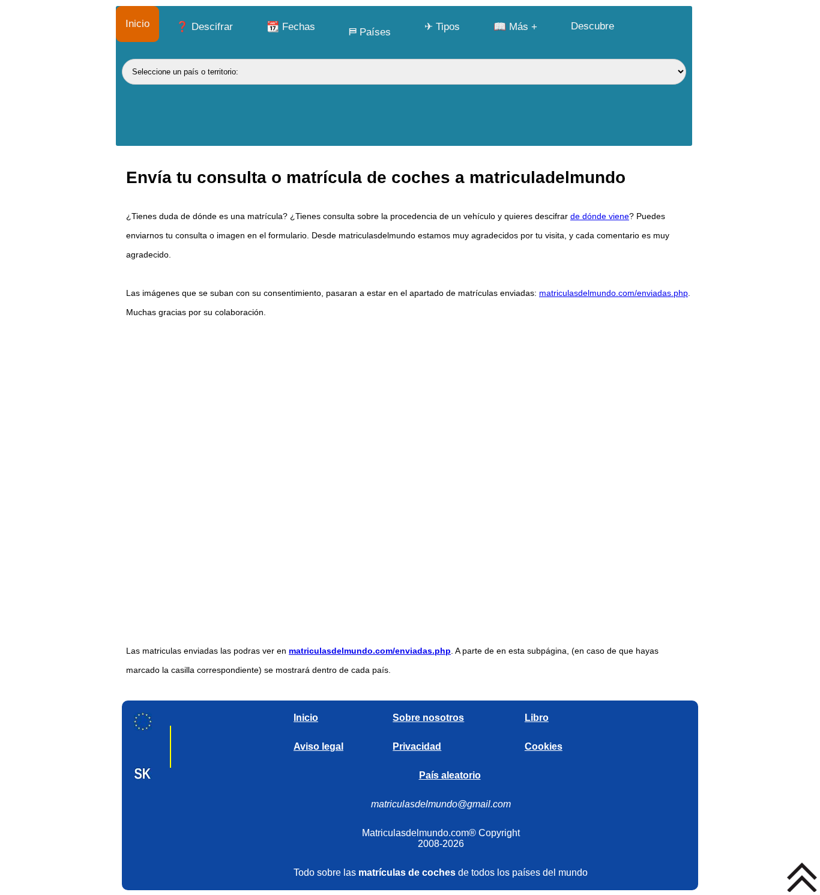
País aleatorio (450, 775)
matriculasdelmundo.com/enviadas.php (613, 293)
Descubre (592, 26)
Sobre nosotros (428, 718)
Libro (537, 718)
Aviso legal (318, 746)
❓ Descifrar (204, 26)
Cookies (543, 746)
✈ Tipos (442, 26)
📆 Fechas (291, 26)
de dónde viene (599, 216)
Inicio (137, 23)
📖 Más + (515, 26)
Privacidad (417, 746)
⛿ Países (370, 32)
